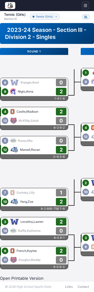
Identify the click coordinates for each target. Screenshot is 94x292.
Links (69, 286)
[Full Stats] (86, 17)
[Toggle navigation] (85, 5)
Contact (83, 286)
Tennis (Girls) (44, 16)
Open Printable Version (21, 278)
